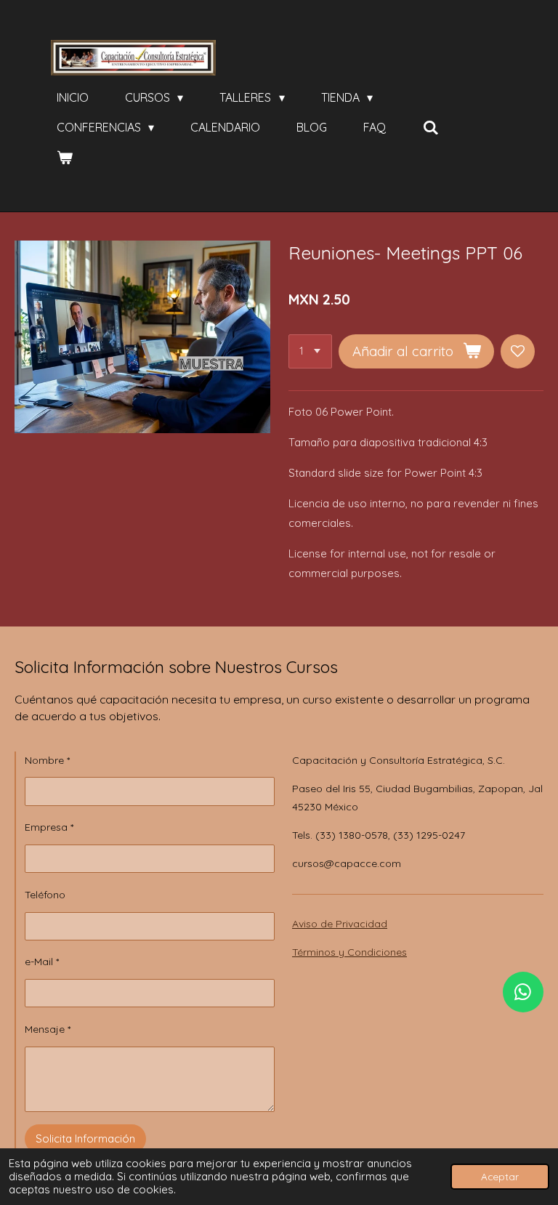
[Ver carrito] (64, 157)
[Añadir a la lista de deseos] (518, 351)
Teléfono (45, 894)
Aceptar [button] (500, 1176)
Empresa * (49, 827)
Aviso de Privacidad (339, 923)
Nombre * (47, 760)
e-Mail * (42, 961)
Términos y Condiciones (349, 952)
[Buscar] (430, 127)
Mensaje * (47, 1029)
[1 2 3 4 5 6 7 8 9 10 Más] (310, 351)
